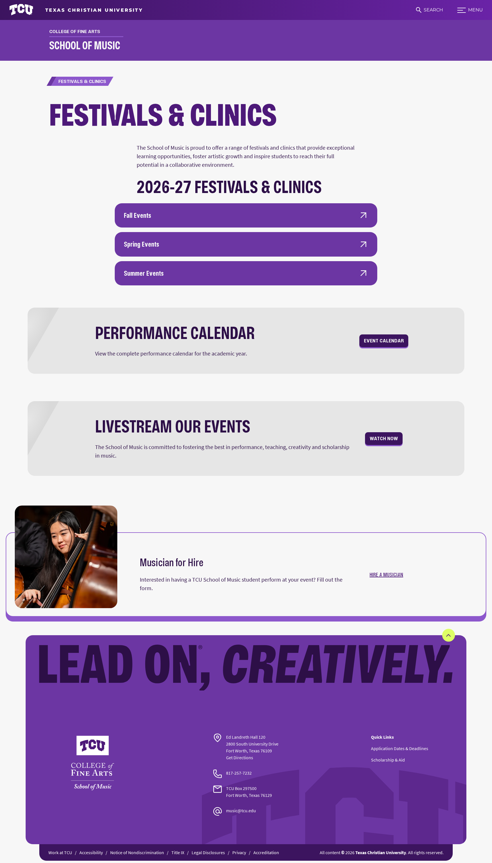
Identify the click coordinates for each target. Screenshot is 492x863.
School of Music (84, 45)
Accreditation (266, 852)
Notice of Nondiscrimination (137, 852)
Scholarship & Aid (388, 760)
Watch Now (384, 438)
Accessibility (91, 852)
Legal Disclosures (208, 852)
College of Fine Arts (74, 31)
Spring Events (141, 244)
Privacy (239, 852)
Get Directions (239, 757)
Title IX (177, 852)
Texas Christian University (380, 852)
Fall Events (137, 215)
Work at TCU (60, 852)
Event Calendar (384, 341)
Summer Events (144, 273)
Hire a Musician (386, 574)
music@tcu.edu (241, 810)
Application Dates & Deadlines (399, 748)
